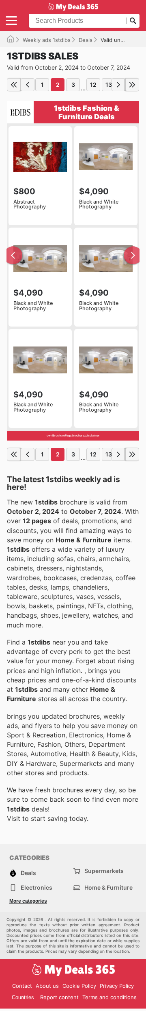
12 (93, 84)
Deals (85, 40)
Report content (59, 997)
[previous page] (27, 84)
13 (108, 84)
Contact (22, 985)
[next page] (118, 84)
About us (47, 985)
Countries (23, 997)
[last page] (132, 84)
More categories (28, 901)
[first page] (14, 84)
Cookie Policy (79, 985)
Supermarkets (104, 870)
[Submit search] (133, 20)
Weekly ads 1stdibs (47, 40)
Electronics (36, 887)
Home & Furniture (108, 887)
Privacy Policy (117, 985)
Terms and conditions (109, 997)
